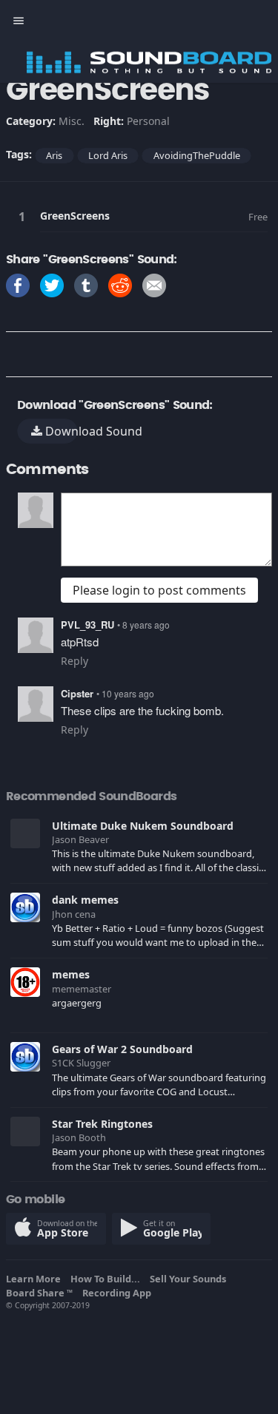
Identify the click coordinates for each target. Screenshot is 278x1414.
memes (71, 974)
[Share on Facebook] (18, 284)
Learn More (35, 1278)
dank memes (85, 900)
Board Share (39, 1292)
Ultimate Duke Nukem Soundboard (143, 826)
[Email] (154, 284)
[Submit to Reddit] (120, 284)
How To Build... (107, 1278)
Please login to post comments (159, 590)
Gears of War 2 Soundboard (122, 1049)
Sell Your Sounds (190, 1278)
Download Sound (60, 431)
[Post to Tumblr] (86, 284)
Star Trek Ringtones (102, 1124)
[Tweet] (52, 284)
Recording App (119, 1292)
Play (24, 216)
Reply (74, 661)
